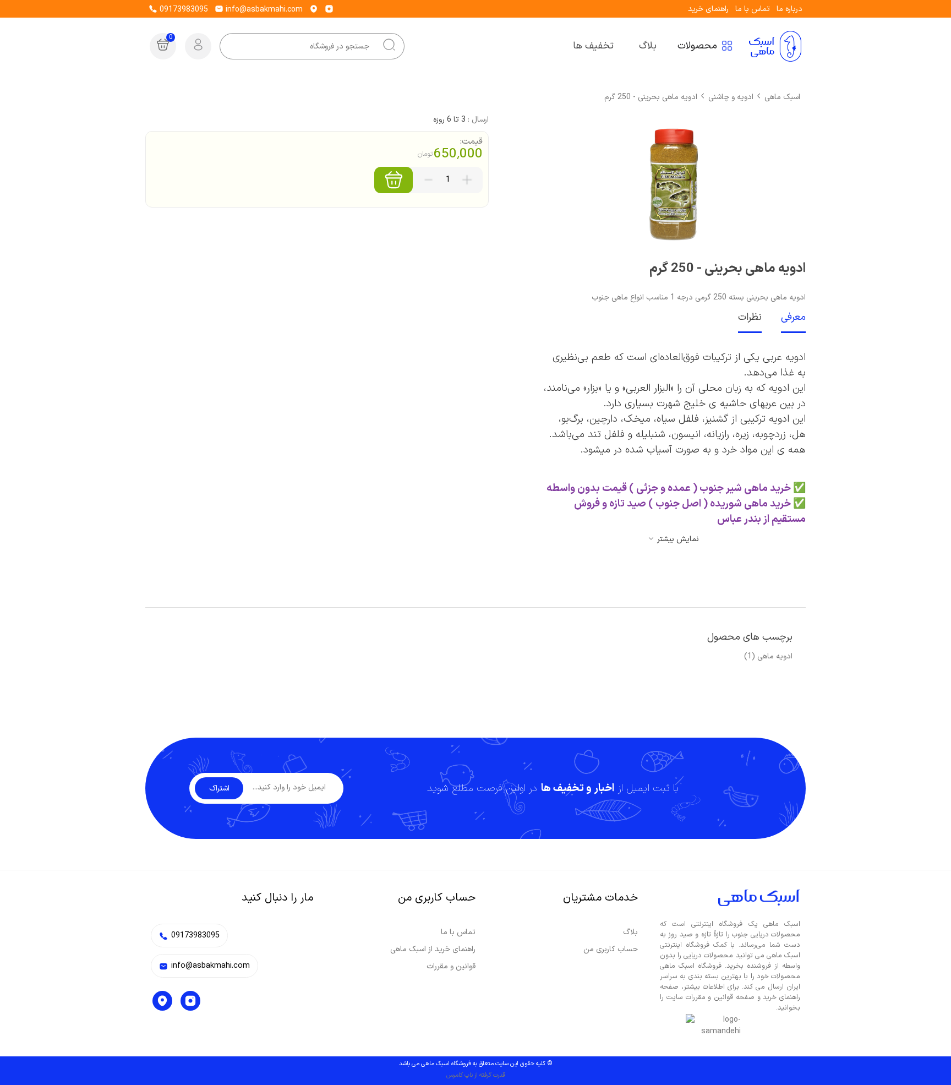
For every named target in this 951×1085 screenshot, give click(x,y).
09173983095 (182, 9)
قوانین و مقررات (451, 966)
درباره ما (789, 9)
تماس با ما (752, 9)
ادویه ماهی (774, 656)
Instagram (190, 1001)
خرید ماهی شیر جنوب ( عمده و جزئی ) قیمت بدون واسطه (667, 488)
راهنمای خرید (708, 9)
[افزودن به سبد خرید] (393, 180)
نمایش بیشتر (678, 539)
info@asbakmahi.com (263, 9)
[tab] (784, 318)
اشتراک (219, 788)
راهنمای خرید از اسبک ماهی (433, 949)
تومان (425, 154)
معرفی (793, 317)
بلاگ (630, 932)
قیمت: (471, 141)
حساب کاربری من (610, 949)
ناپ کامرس (459, 1075)
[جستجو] (389, 46)
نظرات (750, 317)
